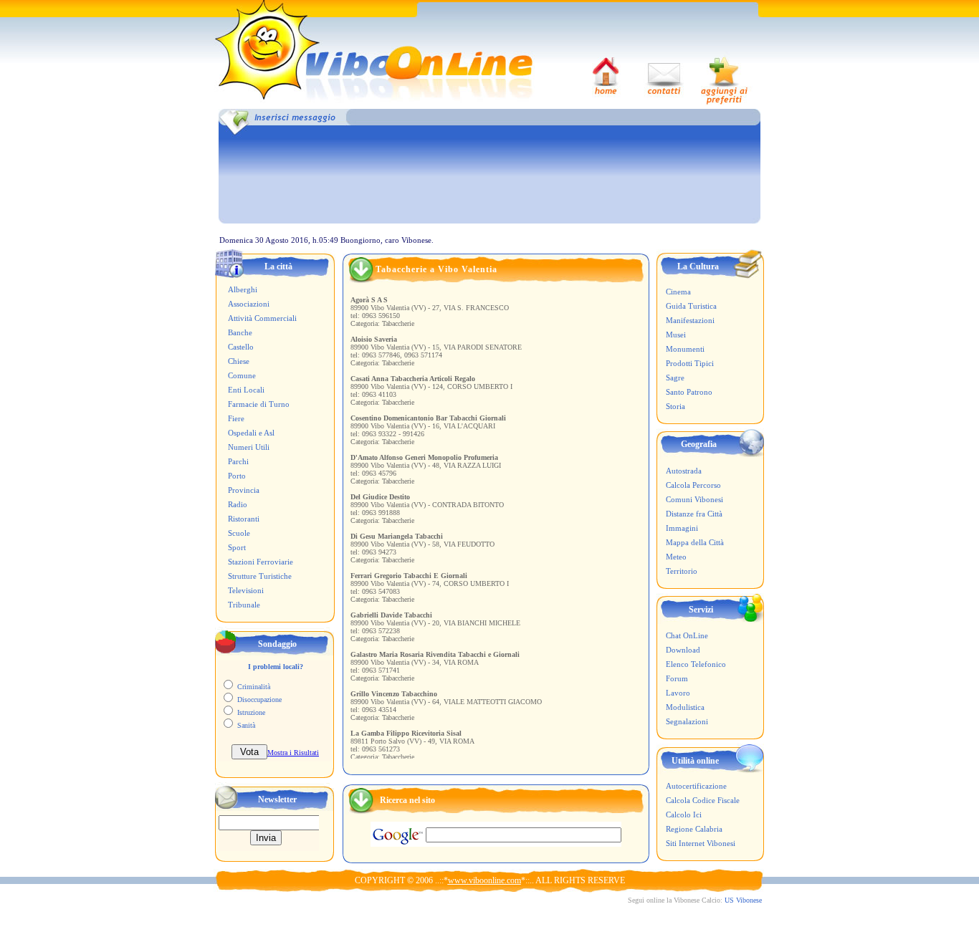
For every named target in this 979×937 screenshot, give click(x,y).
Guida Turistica (691, 306)
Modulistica (685, 707)
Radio (237, 504)
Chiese (238, 361)
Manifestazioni (690, 320)
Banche (240, 332)
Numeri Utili (248, 447)
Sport (237, 547)
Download (683, 649)
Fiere (236, 418)
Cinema (678, 291)
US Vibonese (743, 900)
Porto (237, 475)
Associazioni (248, 303)
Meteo (676, 556)
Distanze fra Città (694, 513)
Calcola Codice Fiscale (703, 800)
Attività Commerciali (262, 318)
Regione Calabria (694, 829)
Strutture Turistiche (260, 576)
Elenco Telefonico (696, 664)
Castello (241, 346)
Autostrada (684, 470)
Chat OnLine (687, 635)
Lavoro (678, 692)
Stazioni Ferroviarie (260, 561)
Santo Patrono (689, 392)
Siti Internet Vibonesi (700, 843)
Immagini (682, 528)
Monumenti (685, 349)
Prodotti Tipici (690, 363)
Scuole (239, 533)
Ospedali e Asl (251, 432)
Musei (676, 334)
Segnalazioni (687, 721)
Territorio (681, 571)
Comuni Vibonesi (694, 499)
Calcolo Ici (684, 814)
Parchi (238, 461)
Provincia (243, 490)
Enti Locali (246, 389)
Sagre (675, 377)
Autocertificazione (696, 786)
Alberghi (242, 289)
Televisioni (246, 590)
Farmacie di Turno (259, 404)
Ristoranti (243, 518)
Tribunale (244, 604)
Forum (677, 678)
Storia (675, 406)
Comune (242, 375)
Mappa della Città (695, 542)
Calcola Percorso (693, 485)
